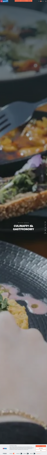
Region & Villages (21, 222)
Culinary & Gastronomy (26, 222)
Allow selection (41, 448)
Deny (41, 450)
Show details (38, 453)
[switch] (21, 453)
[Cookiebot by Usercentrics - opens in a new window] (5, 453)
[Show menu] (46, 1)
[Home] (18, 222)
